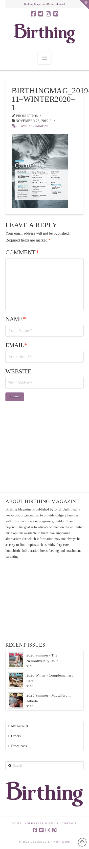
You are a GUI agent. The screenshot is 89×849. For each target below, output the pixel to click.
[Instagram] (48, 14)
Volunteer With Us (42, 823)
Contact (69, 823)
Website (18, 371)
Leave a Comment (32, 126)
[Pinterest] (55, 14)
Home (17, 823)
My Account (19, 726)
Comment (22, 252)
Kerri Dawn (62, 841)
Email (16, 345)
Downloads (19, 746)
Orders (16, 736)
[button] (44, 58)
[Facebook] (33, 14)
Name (15, 319)
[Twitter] (40, 14)
